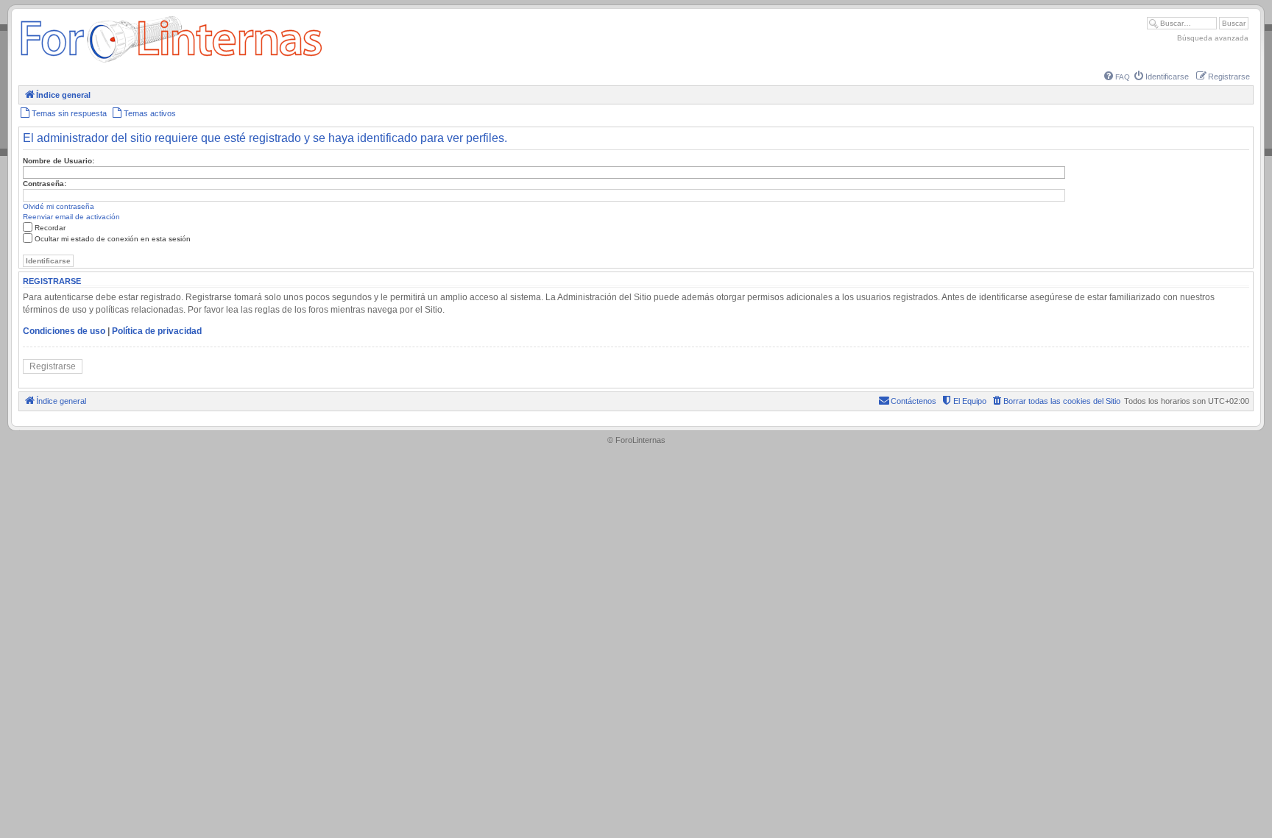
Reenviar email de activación (71, 217)
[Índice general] (171, 62)
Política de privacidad (157, 331)
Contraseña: (44, 184)
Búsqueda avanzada (1212, 38)
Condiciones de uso (64, 331)
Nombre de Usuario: (58, 161)
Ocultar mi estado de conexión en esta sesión (113, 239)
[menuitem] (1117, 77)
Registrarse (52, 366)
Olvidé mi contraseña (58, 206)
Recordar (50, 228)
